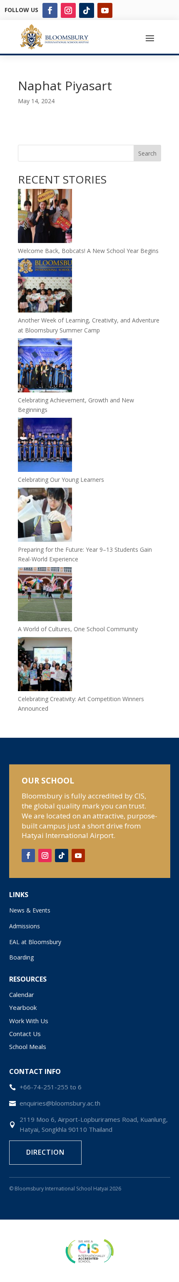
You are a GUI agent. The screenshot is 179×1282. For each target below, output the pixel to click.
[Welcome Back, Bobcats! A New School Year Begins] (45, 217)
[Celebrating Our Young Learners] (45, 446)
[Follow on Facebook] (49, 10)
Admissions (24, 926)
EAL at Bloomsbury (35, 942)
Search (147, 153)
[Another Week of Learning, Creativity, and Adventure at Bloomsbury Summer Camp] (45, 286)
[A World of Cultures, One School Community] (45, 595)
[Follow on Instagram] (68, 10)
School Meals (27, 1046)
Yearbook (23, 1007)
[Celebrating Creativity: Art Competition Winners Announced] (45, 665)
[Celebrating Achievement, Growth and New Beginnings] (45, 366)
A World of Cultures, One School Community (78, 629)
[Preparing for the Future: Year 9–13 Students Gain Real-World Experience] (45, 516)
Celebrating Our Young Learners (61, 480)
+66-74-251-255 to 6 (51, 1087)
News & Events (29, 910)
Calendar (21, 994)
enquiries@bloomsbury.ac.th (60, 1103)
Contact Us (25, 1033)
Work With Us (28, 1021)
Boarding (21, 957)
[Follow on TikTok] (86, 10)
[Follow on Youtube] (104, 10)
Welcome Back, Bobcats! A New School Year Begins (88, 251)
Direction (45, 1152)
